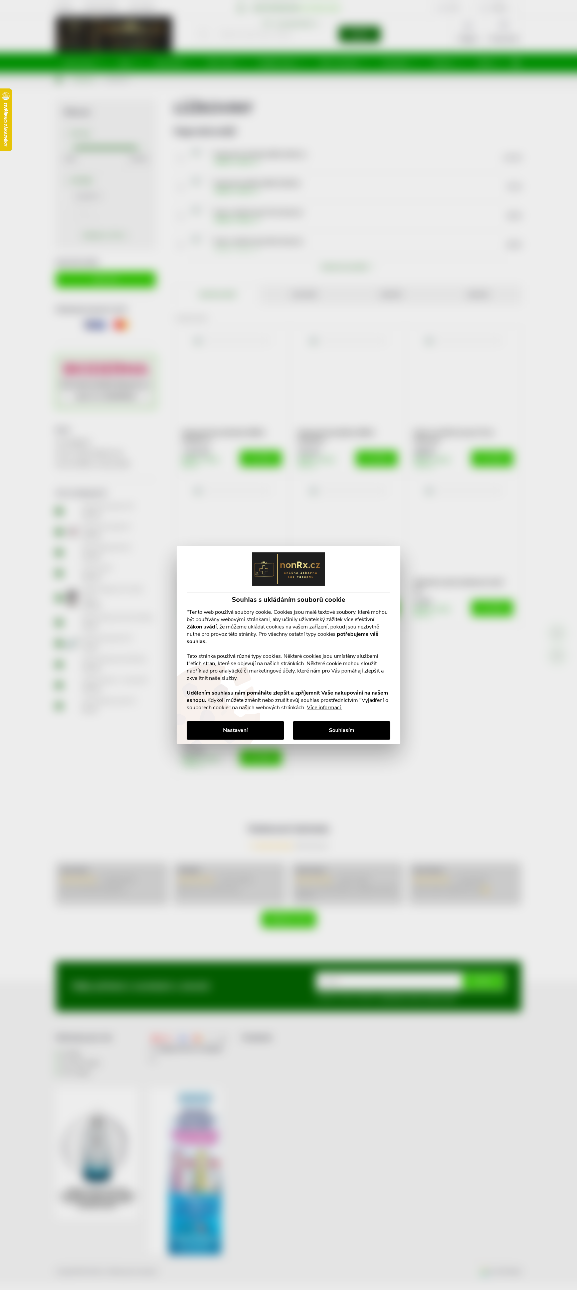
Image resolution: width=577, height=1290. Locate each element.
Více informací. (324, 707)
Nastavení (235, 730)
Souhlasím (341, 730)
